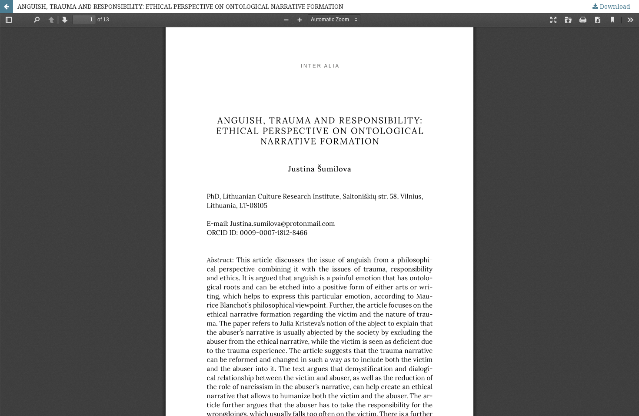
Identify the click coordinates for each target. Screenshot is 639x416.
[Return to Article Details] (6, 6)
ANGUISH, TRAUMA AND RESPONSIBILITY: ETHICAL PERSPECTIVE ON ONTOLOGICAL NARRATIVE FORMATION (180, 6)
